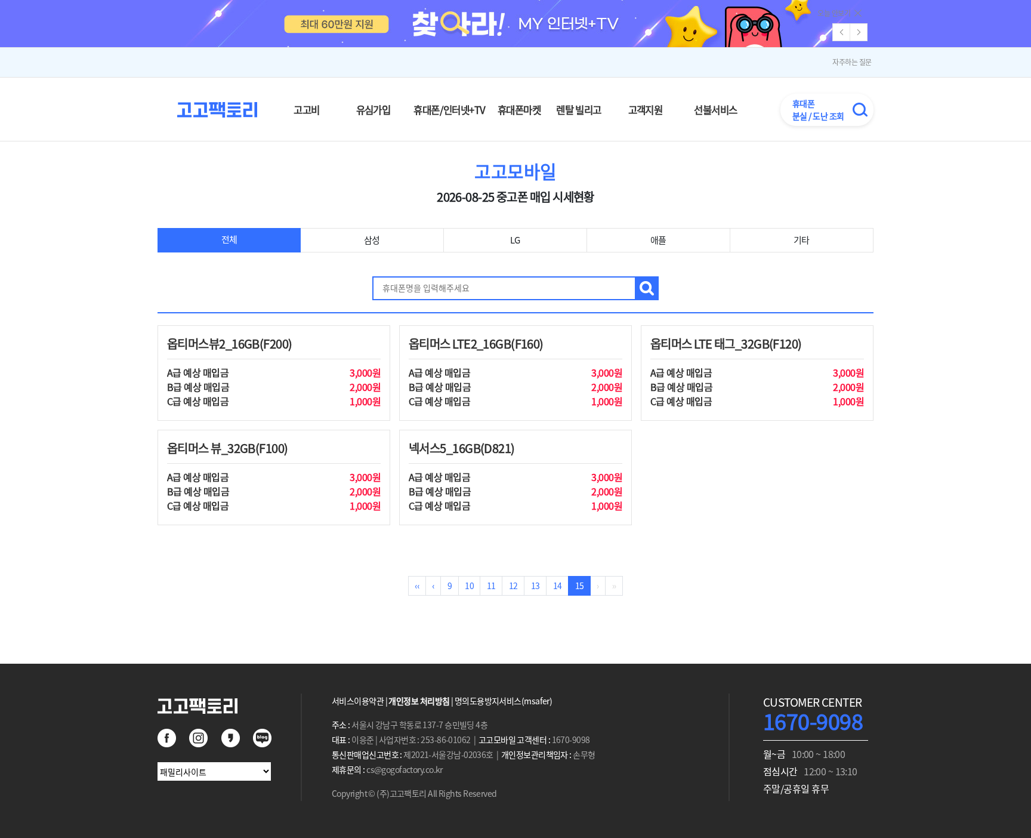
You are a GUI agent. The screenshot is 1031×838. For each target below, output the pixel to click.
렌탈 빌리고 (578, 110)
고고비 (306, 110)
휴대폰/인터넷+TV (449, 110)
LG (515, 240)
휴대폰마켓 (519, 110)
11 (491, 585)
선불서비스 (715, 110)
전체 (229, 239)
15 (579, 585)
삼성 (372, 240)
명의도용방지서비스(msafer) (503, 701)
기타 (802, 240)
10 (469, 585)
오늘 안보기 (833, 13)
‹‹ (417, 585)
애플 (658, 240)
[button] (859, 32)
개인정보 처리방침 (418, 701)
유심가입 (373, 110)
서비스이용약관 (358, 701)
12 (513, 585)
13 (535, 585)
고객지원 (645, 110)
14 (557, 585)
